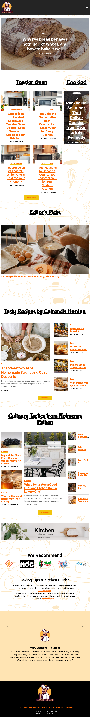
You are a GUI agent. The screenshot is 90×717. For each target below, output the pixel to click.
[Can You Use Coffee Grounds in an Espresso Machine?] (72, 487)
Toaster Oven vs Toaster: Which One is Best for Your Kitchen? (15, 174)
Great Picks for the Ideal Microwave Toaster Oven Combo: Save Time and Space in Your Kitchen (15, 126)
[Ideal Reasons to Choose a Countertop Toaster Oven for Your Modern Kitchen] (47, 154)
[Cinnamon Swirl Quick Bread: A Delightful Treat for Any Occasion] (61, 384)
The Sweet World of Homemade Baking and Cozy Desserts (24, 372)
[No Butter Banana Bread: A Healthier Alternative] (61, 348)
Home (19, 707)
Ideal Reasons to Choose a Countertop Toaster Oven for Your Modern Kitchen (47, 178)
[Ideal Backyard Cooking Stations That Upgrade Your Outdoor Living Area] (72, 436)
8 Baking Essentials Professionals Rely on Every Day (30, 276)
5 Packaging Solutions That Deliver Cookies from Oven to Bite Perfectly (76, 118)
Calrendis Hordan (48, 138)
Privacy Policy (48, 707)
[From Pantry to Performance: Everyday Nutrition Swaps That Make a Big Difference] (72, 462)
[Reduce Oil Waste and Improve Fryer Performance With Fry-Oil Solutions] (72, 500)
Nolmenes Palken (17, 142)
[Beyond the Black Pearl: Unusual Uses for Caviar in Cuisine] (11, 440)
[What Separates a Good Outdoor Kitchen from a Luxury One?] (45, 454)
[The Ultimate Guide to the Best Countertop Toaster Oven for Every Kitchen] (47, 101)
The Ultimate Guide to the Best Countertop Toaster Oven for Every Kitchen (47, 124)
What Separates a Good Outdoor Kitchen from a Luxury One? (40, 488)
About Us (59, 707)
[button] (87, 7)
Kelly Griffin (46, 54)
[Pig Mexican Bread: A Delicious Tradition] (61, 330)
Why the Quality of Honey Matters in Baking (11, 499)
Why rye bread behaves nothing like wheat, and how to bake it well (44, 44)
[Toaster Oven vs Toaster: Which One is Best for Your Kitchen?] (15, 154)
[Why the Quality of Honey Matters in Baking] (11, 479)
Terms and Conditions (31, 707)
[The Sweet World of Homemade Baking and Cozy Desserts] (25, 342)
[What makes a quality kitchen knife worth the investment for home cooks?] (72, 449)
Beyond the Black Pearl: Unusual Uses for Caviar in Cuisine (11, 459)
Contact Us (69, 707)
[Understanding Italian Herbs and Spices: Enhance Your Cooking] (72, 475)
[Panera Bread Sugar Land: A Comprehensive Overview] (61, 366)
